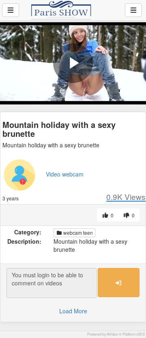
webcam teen (77, 232)
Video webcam (65, 174)
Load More (73, 311)
